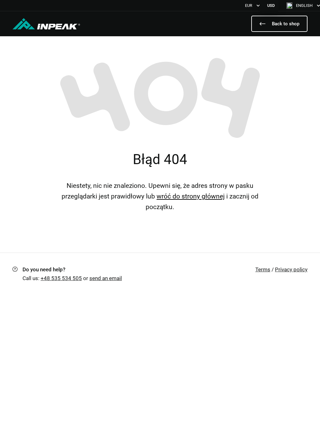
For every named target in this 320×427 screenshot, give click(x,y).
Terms (262, 269)
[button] (303, 5)
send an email (105, 278)
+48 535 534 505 (61, 278)
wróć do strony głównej (191, 196)
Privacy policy (291, 269)
